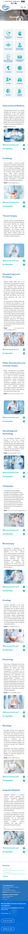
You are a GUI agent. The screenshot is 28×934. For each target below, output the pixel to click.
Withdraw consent (7, 928)
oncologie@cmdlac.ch (13, 626)
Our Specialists (8, 149)
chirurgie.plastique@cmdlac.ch (15, 393)
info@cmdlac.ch (16, 1)
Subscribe (5, 876)
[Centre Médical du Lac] (6, 7)
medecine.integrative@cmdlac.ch (15, 829)
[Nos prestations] (12, 3)
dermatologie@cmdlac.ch (14, 453)
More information (4, 913)
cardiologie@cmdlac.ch (13, 183)
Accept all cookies (7, 920)
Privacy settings (4, 899)
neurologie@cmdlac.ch (13, 757)
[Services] (15, 3)
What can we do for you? (11, 145)
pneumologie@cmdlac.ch (14, 692)
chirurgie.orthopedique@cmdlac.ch (16, 510)
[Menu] (25, 7)
